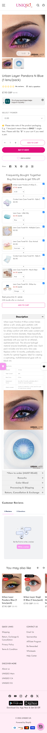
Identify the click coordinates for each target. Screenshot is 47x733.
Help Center (32, 655)
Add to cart (32, 142)
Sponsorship (32, 636)
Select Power (9, 113)
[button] (23, 316)
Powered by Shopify (23, 722)
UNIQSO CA (7, 678)
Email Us (30, 632)
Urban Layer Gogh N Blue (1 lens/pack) (33, 598)
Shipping (6, 632)
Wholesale (31, 651)
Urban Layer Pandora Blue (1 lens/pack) (9, 600)
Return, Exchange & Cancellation (10, 638)
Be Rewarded (32, 646)
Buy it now (23, 150)
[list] (23, 36)
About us (6, 668)
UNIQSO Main (8, 673)
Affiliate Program (34, 641)
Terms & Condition (9, 649)
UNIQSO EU (7, 683)
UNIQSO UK (26, 718)
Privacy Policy (8, 644)
